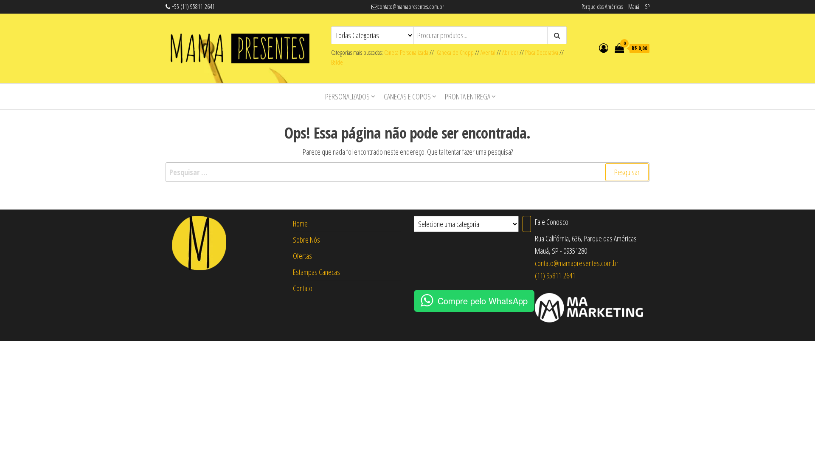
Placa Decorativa (541, 52)
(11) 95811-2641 (555, 275)
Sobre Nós (306, 240)
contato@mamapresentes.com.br (576, 263)
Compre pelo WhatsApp (483, 301)
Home (300, 223)
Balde (337, 62)
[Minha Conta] (603, 47)
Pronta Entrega (467, 96)
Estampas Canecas (316, 272)
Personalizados (347, 96)
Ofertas (302, 256)
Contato (302, 288)
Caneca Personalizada (406, 52)
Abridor (510, 52)
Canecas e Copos (407, 96)
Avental (488, 52)
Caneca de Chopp (454, 52)
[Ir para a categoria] (527, 224)
